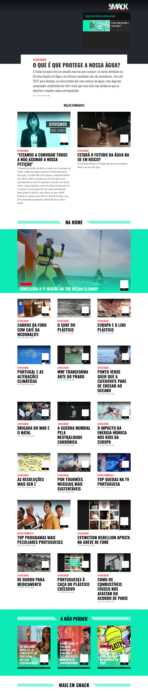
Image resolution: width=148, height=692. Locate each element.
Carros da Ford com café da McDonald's (32, 329)
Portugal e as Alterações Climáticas (30, 376)
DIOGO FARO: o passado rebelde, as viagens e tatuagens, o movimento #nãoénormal (69, 653)
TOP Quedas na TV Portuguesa (113, 481)
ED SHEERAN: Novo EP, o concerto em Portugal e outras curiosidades (29, 654)
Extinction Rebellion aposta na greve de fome (103, 539)
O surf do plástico (66, 327)
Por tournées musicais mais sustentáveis (70, 484)
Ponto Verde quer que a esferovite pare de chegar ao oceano (111, 381)
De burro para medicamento (31, 581)
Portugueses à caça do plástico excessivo (73, 584)
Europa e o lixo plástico (111, 327)
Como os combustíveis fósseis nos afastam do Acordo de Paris (112, 588)
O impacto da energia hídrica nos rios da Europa (112, 435)
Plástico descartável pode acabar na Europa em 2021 (109, 656)
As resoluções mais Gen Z (30, 481)
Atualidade (39, 59)
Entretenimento (105, 475)
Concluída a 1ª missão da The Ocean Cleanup (59, 289)
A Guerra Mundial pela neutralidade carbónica (74, 435)
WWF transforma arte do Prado (72, 374)
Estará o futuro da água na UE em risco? (103, 157)
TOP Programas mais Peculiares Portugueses (40, 539)
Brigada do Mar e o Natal (33, 430)
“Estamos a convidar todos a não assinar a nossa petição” (42, 159)
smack (118, 6)
